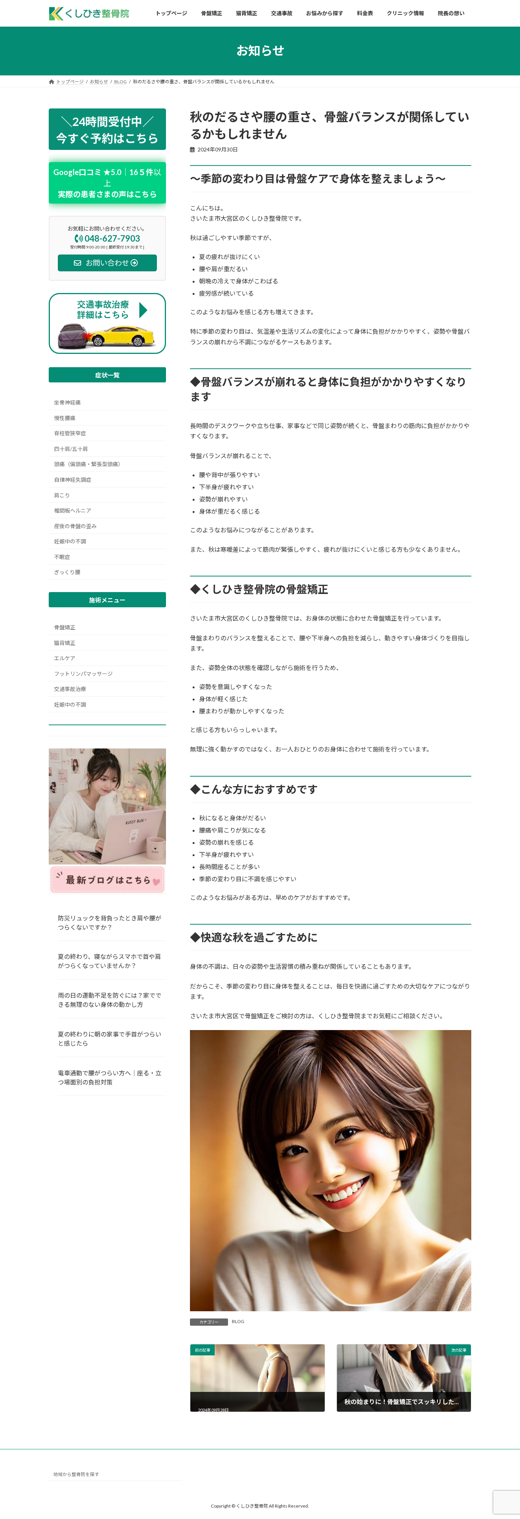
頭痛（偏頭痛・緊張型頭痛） (88, 464)
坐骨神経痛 (67, 402)
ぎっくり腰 (67, 572)
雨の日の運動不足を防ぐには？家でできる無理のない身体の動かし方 (109, 1000)
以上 (107, 183)
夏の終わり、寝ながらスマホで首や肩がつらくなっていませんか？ (109, 961)
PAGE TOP (500, 1466)
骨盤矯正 (64, 627)
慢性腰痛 (64, 417)
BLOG (238, 1321)
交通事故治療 (70, 689)
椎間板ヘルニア (72, 510)
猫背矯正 (64, 643)
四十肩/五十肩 (71, 449)
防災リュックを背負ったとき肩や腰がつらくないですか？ (109, 922)
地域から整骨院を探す (76, 1474)
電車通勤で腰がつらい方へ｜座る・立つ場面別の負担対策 (109, 1077)
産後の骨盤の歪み (75, 526)
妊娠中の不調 (70, 541)
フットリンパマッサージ (83, 673)
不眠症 (62, 557)
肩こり (62, 495)
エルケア (64, 658)
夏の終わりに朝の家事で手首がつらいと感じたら (109, 1038)
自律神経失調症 (72, 479)
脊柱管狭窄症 (70, 433)
